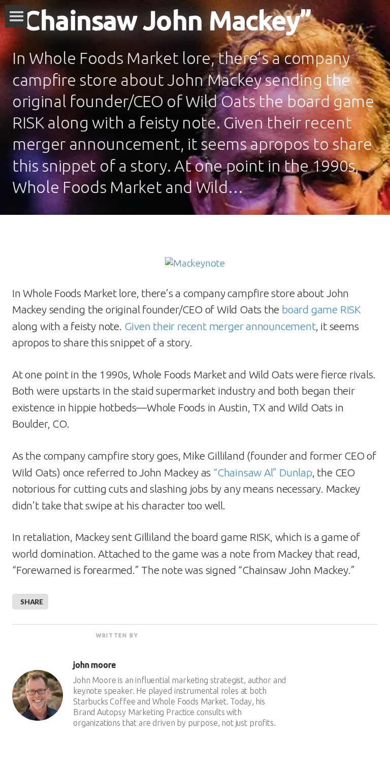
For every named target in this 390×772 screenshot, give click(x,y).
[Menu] (16, 16)
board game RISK (321, 309)
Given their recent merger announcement (220, 326)
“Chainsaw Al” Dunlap (262, 472)
